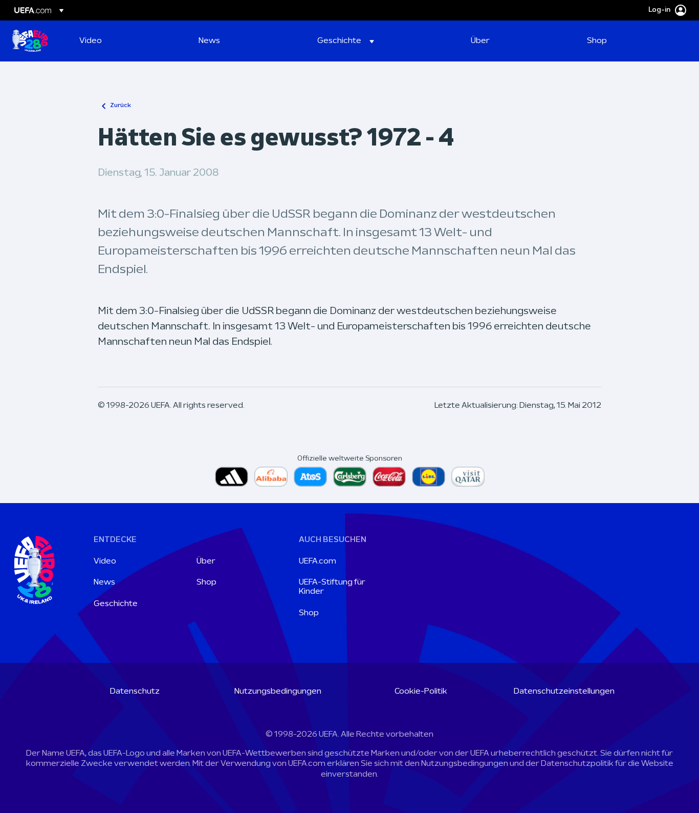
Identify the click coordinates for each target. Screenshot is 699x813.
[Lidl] (428, 477)
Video (105, 561)
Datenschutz (135, 691)
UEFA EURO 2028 (30, 41)
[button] (346, 41)
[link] (90, 41)
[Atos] (310, 477)
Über (205, 561)
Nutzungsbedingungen (277, 691)
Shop (206, 582)
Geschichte (116, 604)
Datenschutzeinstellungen (564, 691)
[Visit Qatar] (468, 477)
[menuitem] (126, 41)
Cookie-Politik (421, 691)
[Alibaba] (271, 477)
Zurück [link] (120, 105)
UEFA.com (317, 561)
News (104, 582)
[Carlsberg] (349, 477)
